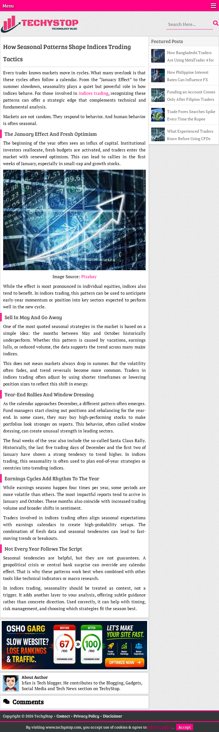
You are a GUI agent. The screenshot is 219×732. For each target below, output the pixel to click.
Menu (8, 6)
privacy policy (160, 727)
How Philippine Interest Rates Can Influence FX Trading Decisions (179, 79)
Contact (63, 716)
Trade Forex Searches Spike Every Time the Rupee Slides (183, 119)
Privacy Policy (86, 716)
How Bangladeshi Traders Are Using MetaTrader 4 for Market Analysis (182, 60)
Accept (185, 727)
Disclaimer (112, 716)
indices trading (93, 93)
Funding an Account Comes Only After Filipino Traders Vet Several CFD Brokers (183, 99)
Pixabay (89, 276)
